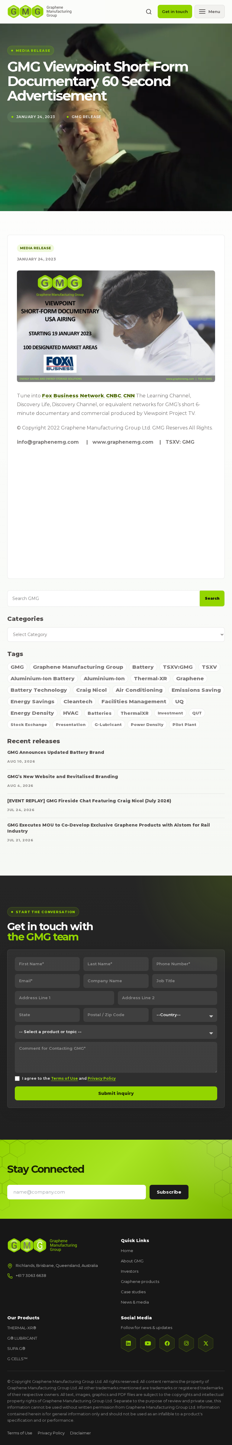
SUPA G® (16, 1348)
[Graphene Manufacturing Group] (39, 11)
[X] (205, 1343)
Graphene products (140, 1281)
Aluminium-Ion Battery (43, 678)
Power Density (147, 724)
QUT (197, 713)
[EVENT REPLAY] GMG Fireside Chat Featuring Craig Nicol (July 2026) (89, 801)
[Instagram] (186, 1343)
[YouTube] (147, 1343)
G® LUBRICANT (22, 1338)
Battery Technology (39, 690)
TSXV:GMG (178, 667)
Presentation (70, 724)
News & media (135, 1302)
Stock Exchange (29, 724)
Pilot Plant (184, 724)
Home (127, 1250)
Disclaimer (80, 1432)
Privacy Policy (102, 1078)
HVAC (71, 713)
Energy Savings (32, 701)
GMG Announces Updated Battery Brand (55, 752)
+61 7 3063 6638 (31, 1275)
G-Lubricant (108, 724)
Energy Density (32, 713)
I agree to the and (69, 1078)
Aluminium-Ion (104, 678)
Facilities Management (134, 701)
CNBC (113, 396)
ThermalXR (135, 713)
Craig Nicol (91, 690)
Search (212, 598)
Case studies (133, 1291)
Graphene (190, 678)
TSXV (209, 667)
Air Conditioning (139, 690)
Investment (170, 713)
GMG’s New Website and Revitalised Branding (62, 776)
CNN (129, 396)
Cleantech (77, 701)
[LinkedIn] (128, 1343)
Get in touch (175, 11)
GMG (17, 667)
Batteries (99, 713)
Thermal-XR (150, 678)
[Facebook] (167, 1343)
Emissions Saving (196, 690)
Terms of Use (64, 1078)
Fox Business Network (73, 396)
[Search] (148, 11)
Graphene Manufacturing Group (78, 667)
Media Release (35, 248)
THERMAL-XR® (21, 1327)
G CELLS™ (17, 1358)
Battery (143, 667)
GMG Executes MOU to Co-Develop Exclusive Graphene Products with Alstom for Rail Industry (108, 828)
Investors (129, 1271)
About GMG (132, 1260)
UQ (179, 701)
